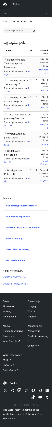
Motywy (31, 306)
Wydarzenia (33, 331)
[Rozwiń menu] (47, 4)
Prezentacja (33, 301)
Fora (5, 13)
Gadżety (33, 345)
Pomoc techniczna (13, 331)
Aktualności (9, 306)
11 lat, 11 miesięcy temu (44, 62)
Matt (7, 360)
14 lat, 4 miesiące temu (43, 173)
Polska (13, 383)
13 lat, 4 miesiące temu (43, 136)
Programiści (9, 336)
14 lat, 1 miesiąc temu (44, 153)
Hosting (7, 311)
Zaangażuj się (34, 325)
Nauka (6, 325)
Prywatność (9, 316)
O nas (6, 301)
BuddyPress (11, 370)
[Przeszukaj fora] (33, 30)
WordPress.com (13, 355)
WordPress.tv (11, 341)
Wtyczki (31, 311)
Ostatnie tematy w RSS (15, 283)
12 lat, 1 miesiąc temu (44, 83)
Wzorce (31, 316)
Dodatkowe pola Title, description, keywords (14, 63)
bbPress (9, 365)
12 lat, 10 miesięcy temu (43, 117)
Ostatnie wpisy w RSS (14, 276)
